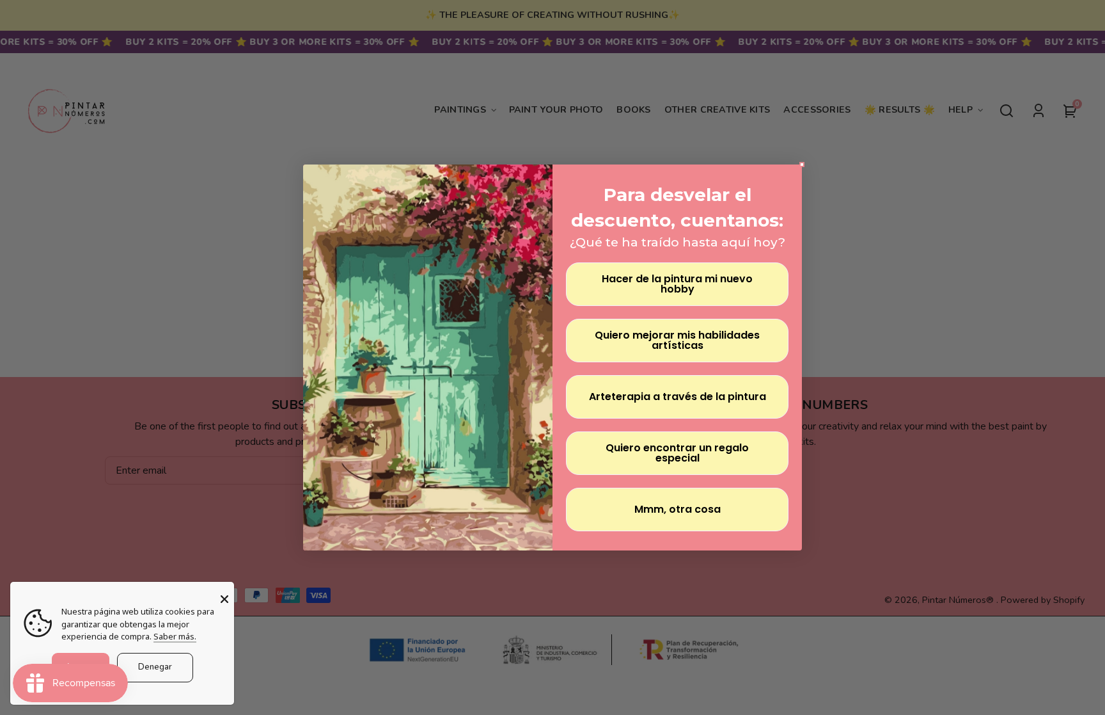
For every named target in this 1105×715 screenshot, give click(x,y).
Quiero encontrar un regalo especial (677, 452)
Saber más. (174, 636)
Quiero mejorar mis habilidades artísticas (677, 340)
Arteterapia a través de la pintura (677, 396)
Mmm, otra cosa (677, 509)
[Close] (224, 599)
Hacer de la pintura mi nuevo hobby (677, 283)
